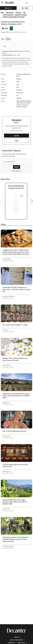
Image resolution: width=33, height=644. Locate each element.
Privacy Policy (21, 642)
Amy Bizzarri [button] (6, 259)
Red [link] (24, 13)
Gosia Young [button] (6, 509)
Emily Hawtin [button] (6, 436)
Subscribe (7, 8)
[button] (6, 39)
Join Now (16, 135)
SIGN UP (16, 167)
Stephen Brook (13, 51)
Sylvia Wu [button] (6, 330)
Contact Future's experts (16, 640)
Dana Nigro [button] (6, 403)
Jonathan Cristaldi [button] (8, 296)
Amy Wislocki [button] (7, 471)
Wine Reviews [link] (9, 13)
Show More (15, 171)
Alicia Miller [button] (6, 365)
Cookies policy (11, 642)
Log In (16, 140)
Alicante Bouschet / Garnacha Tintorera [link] (15, 15)
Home (2, 13)
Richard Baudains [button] (8, 546)
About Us (16, 637)
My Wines (6, 28)
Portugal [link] (18, 13)
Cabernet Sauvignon (25, 101)
